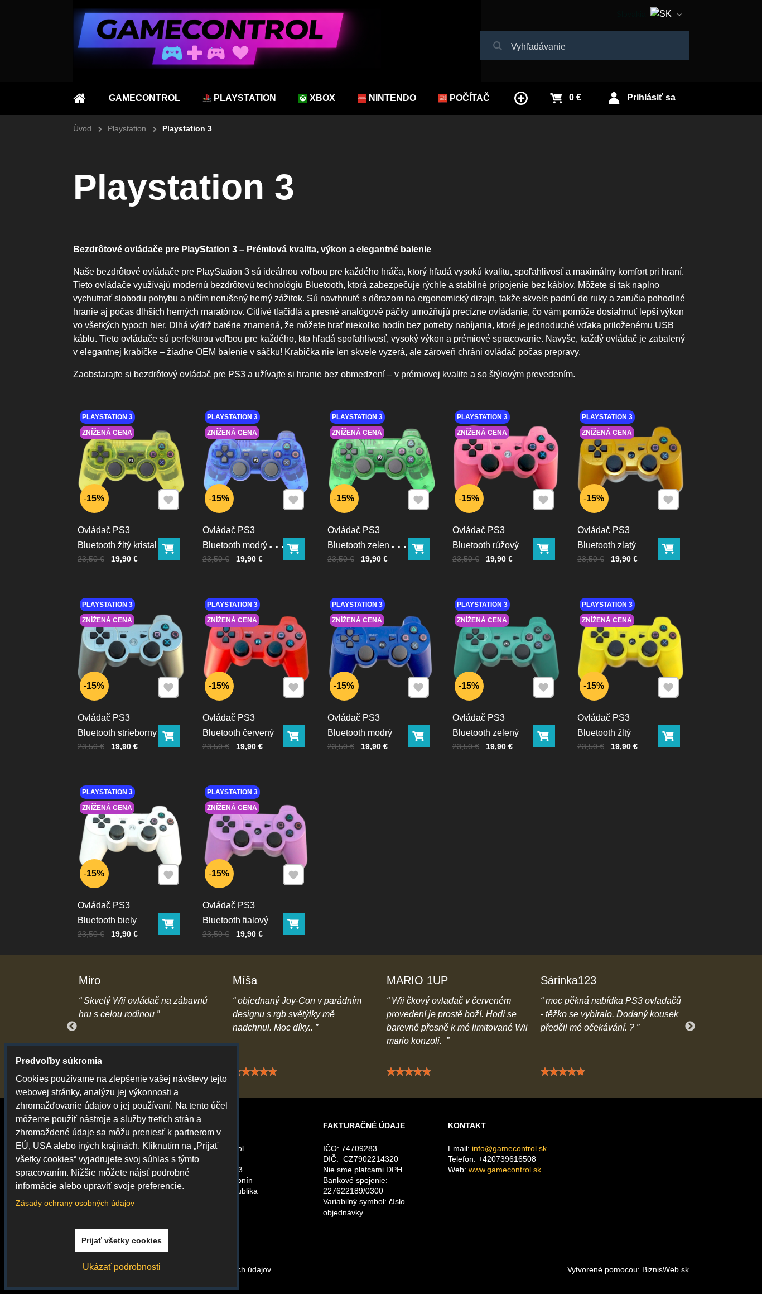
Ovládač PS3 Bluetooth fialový (235, 912)
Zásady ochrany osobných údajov (75, 1203)
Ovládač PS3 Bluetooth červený (238, 725)
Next (690, 1026)
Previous (72, 1026)
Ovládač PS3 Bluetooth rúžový (485, 537)
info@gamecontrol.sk (509, 1148)
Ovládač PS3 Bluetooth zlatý (606, 537)
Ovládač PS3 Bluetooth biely (107, 912)
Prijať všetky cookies (121, 1240)
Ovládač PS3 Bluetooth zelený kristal (360, 545)
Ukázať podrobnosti (122, 1267)
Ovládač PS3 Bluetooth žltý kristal (117, 537)
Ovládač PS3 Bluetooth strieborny (117, 725)
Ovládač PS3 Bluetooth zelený (485, 725)
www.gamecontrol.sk (505, 1169)
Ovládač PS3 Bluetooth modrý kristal (234, 545)
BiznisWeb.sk (665, 1269)
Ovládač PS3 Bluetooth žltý (604, 725)
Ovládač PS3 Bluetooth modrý (359, 725)
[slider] (255, 1071)
